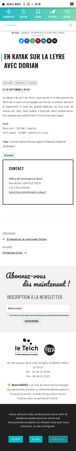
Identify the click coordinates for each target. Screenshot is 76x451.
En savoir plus (58, 439)
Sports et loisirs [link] (26, 83)
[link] (3, 4)
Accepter (15, 439)
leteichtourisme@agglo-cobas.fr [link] (27, 192)
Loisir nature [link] (19, 141)
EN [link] (39, 4)
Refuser (35, 439)
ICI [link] (43, 394)
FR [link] (36, 4)
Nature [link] (8, 83)
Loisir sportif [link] (37, 141)
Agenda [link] (25, 33)
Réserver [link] (9, 155)
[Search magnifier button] (70, 25)
